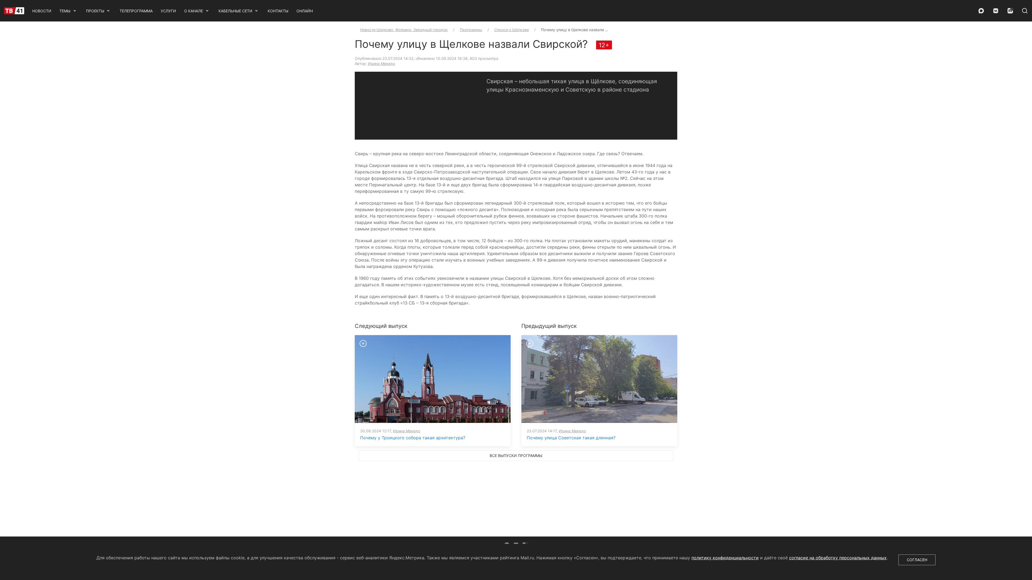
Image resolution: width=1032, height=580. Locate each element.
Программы (471, 29)
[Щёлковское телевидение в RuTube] (1010, 10)
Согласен (917, 559)
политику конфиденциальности (725, 557)
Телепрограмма (136, 11)
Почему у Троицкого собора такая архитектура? (412, 437)
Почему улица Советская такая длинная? (571, 437)
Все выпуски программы (516, 455)
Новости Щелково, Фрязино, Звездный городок (404, 29)
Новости (41, 11)
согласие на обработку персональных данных (838, 557)
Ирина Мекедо (381, 63)
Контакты (278, 11)
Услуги (168, 11)
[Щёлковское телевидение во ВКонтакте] (995, 10)
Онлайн (304, 11)
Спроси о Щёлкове (511, 29)
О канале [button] (193, 11)
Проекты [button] (95, 11)
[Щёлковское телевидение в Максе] (981, 10)
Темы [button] (64, 11)
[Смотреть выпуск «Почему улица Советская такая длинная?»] (599, 378)
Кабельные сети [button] (235, 11)
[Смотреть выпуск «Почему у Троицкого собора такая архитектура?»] (433, 378)
